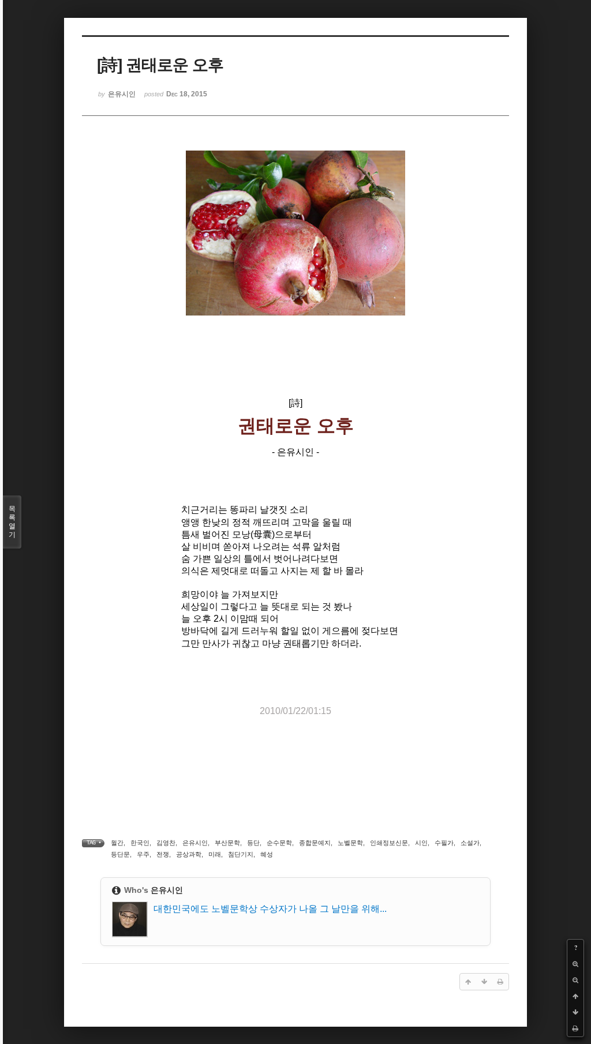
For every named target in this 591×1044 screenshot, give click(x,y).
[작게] (575, 980)
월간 (117, 842)
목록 (12, 522)
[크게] (575, 964)
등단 (253, 842)
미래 (214, 854)
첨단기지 (240, 854)
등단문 (120, 854)
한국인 (139, 842)
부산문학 (227, 842)
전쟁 (162, 854)
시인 (421, 842)
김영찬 (165, 842)
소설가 (470, 842)
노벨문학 (350, 842)
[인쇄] (575, 1028)
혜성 (266, 854)
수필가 (444, 842)
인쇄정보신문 (389, 842)
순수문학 (279, 842)
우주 (143, 854)
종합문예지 (315, 842)
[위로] (575, 996)
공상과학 (188, 854)
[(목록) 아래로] (575, 1012)
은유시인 (195, 842)
